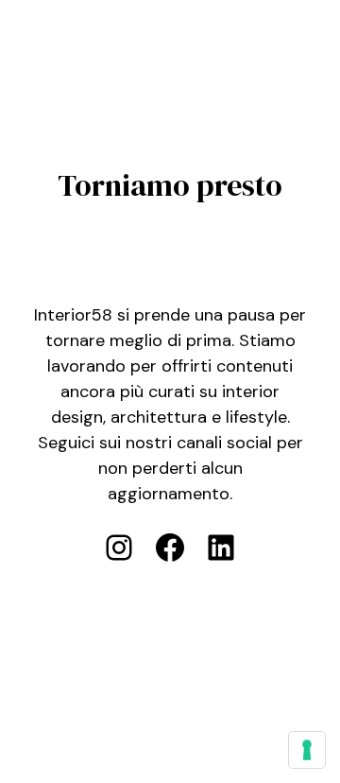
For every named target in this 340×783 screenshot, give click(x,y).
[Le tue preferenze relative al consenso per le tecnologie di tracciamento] (307, 750)
